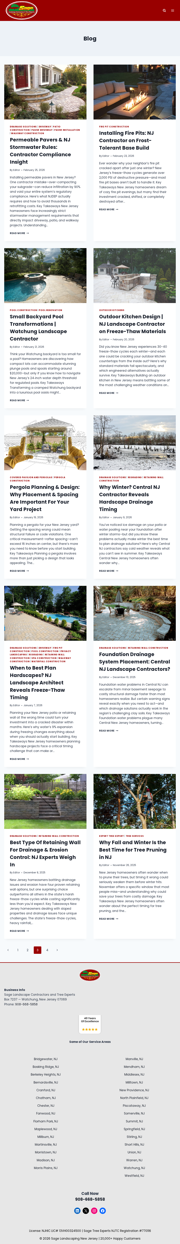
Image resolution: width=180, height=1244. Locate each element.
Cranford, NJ (45, 1090)
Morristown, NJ (45, 1152)
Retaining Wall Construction (148, 648)
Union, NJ (134, 1152)
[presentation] (45, 92)
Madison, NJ (46, 1160)
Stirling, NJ (134, 1137)
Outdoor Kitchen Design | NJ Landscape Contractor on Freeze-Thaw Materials (132, 324)
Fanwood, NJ (45, 1113)
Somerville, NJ (134, 1113)
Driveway (45, 126)
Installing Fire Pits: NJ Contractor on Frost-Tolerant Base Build (126, 140)
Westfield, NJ (134, 1176)
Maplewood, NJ (45, 1129)
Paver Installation (67, 130)
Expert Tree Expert (111, 836)
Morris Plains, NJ (45, 1168)
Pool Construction (23, 310)
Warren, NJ (134, 1160)
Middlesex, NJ (134, 1074)
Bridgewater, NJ (45, 1059)
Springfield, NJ (134, 1129)
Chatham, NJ (46, 1098)
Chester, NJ (45, 1106)
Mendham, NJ (134, 1067)
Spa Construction (44, 658)
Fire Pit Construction (114, 126)
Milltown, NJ (134, 1082)
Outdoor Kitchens (111, 310)
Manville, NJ (134, 1059)
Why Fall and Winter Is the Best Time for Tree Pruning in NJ (133, 850)
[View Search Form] (164, 10)
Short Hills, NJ (134, 1144)
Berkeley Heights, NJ (46, 1074)
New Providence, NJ (134, 1090)
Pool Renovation (50, 310)
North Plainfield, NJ (134, 1098)
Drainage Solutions (23, 126)
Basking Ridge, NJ (46, 1067)
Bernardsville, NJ (46, 1082)
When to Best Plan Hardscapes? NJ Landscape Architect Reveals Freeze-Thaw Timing (37, 682)
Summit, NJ (134, 1121)
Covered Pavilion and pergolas (31, 477)
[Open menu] (172, 10)
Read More (19, 233)
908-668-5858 (26, 1004)
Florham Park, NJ (45, 1121)
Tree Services (135, 836)
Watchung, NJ (134, 1168)
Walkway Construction (27, 133)
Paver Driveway (41, 130)
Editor (16, 170)
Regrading (135, 477)
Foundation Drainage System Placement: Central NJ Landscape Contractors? (134, 662)
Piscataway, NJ (134, 1106)
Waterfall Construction (48, 661)
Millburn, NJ (45, 1137)
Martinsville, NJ (46, 1144)
